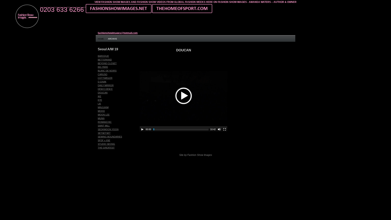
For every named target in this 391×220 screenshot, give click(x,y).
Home (101, 39)
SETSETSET (104, 133)
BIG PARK (103, 67)
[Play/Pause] (142, 129)
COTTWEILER (105, 78)
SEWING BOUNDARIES (110, 136)
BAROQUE (103, 56)
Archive (112, 39)
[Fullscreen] (224, 129)
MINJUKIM (103, 107)
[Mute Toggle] (219, 129)
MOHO (101, 111)
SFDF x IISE (104, 140)
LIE (99, 103)
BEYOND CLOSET (107, 63)
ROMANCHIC (105, 122)
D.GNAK (102, 81)
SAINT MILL (104, 125)
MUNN (101, 118)
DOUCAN (103, 92)
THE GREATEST (106, 147)
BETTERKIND (105, 59)
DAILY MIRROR (106, 85)
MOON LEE (104, 114)
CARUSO (102, 74)
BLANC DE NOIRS (107, 70)
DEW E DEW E (105, 89)
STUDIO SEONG (106, 144)
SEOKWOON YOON (108, 129)
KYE (100, 100)
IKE (99, 96)
